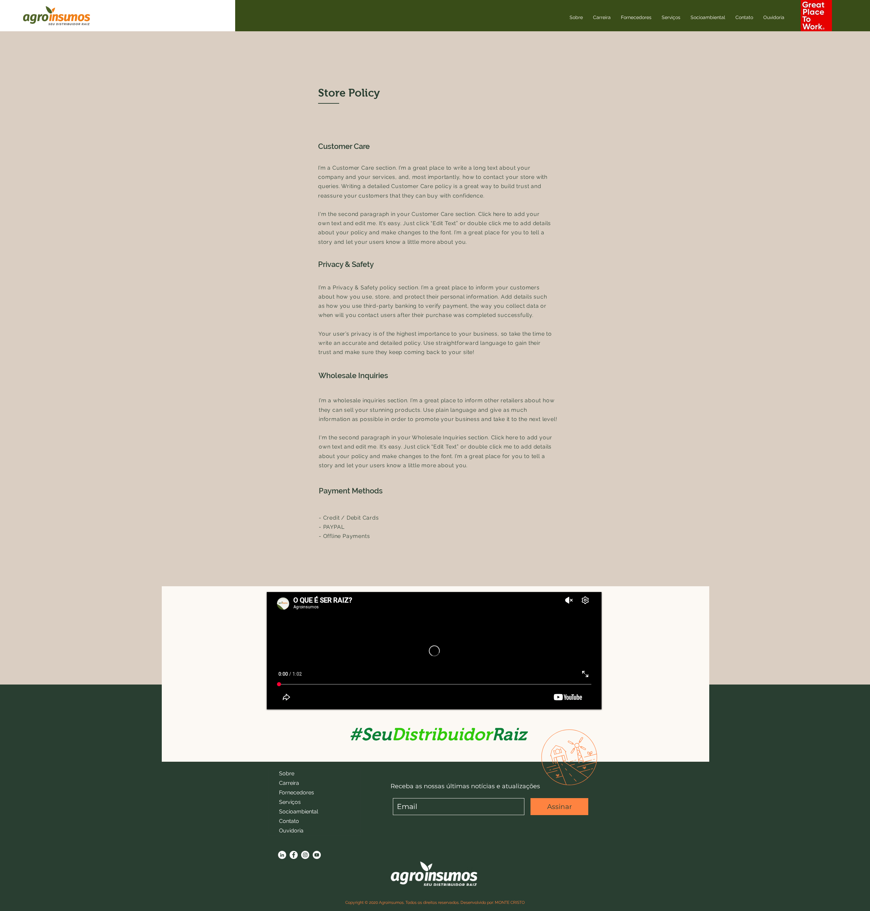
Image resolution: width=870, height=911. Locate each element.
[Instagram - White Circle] (305, 855)
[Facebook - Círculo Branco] (294, 855)
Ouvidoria (291, 830)
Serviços (290, 802)
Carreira (289, 783)
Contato (289, 821)
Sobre (286, 773)
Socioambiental (298, 811)
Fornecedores (296, 792)
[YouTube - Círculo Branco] (317, 855)
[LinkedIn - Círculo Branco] (282, 855)
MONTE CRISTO (510, 902)
